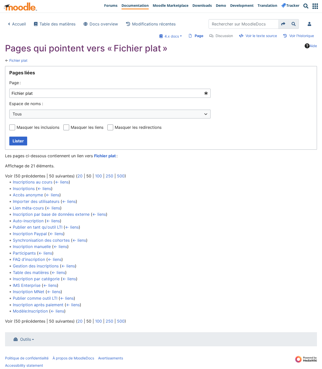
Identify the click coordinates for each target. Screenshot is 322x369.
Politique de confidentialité (27, 358)
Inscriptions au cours (32, 181)
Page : (15, 82)
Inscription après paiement (38, 304)
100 (98, 175)
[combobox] (110, 93)
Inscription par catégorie (36, 278)
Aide (313, 46)
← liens (62, 181)
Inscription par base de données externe (51, 214)
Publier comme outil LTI (35, 298)
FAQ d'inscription (29, 259)
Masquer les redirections (138, 127)
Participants (24, 253)
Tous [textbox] (17, 113)
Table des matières (57, 23)
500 (121, 175)
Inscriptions (24, 188)
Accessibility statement (24, 365)
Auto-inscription (28, 220)
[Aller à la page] (283, 24)
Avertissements (110, 358)
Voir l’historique (301, 36)
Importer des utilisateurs (36, 201)
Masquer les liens (87, 127)
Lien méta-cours (28, 207)
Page (199, 36)
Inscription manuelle (32, 246)
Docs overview (104, 23)
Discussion (224, 36)
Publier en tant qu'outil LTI (37, 227)
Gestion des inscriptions (36, 265)
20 (80, 175)
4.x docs (171, 36)
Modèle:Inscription (30, 311)
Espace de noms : (26, 103)
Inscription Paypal (30, 233)
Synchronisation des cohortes (41, 240)
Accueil (19, 23)
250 (109, 175)
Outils (25, 339)
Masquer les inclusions (38, 127)
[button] (315, 6)
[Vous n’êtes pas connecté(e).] (310, 24)
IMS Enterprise (27, 285)
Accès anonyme (28, 194)
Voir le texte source (261, 36)
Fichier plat (18, 60)
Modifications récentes (154, 23)
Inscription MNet (28, 291)
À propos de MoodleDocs (73, 358)
